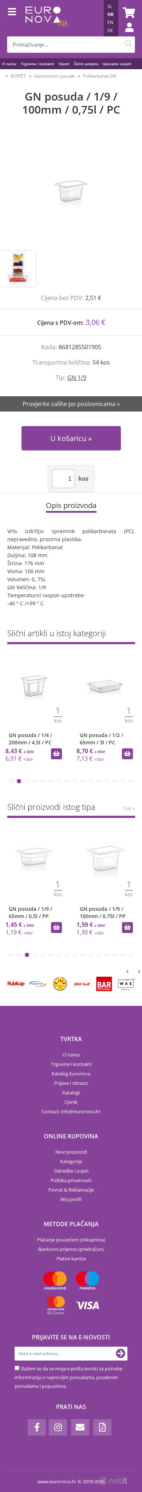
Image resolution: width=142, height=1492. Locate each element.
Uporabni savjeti (117, 63)
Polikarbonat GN (99, 76)
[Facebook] (37, 1427)
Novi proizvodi (71, 1152)
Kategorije (71, 1161)
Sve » (129, 808)
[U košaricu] (56, 753)
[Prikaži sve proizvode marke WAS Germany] (126, 984)
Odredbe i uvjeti (71, 1171)
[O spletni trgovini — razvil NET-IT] (113, 1481)
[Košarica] (128, 12)
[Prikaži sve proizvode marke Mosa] (82, 984)
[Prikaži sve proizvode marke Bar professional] (104, 984)
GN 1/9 (76, 378)
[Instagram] (58, 1427)
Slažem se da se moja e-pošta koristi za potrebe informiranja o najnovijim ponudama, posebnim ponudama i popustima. (68, 1377)
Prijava (126, 34)
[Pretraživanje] (129, 44)
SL (109, 6)
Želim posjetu (86, 63)
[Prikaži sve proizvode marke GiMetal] (37, 984)
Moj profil (71, 1199)
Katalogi (71, 1092)
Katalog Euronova (71, 1073)
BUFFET (18, 76)
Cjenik (71, 1102)
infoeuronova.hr (80, 1111)
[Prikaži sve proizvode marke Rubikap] (16, 984)
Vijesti (64, 63)
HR (110, 14)
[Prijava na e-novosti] (120, 1354)
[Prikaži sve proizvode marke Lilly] (60, 984)
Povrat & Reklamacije (71, 1189)
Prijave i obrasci (71, 1083)
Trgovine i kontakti (37, 63)
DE (110, 30)
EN (110, 22)
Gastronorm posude (54, 76)
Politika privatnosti (71, 1180)
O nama (9, 63)
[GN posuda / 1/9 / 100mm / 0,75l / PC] (71, 191)
